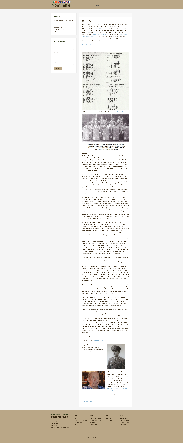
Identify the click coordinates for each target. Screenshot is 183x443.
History (92, 429)
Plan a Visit (77, 418)
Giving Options (123, 424)
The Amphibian (93, 424)
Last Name (56, 52)
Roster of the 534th (87, 45)
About (76, 424)
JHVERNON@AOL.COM (98, 341)
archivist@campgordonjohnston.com (119, 111)
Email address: (57, 60)
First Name (56, 45)
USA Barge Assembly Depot (99, 34)
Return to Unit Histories (87, 401)
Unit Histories (108, 418)
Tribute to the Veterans (110, 420)
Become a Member (125, 418)
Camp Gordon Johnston (61, 4)
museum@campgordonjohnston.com (60, 427)
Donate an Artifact (124, 422)
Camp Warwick (97, 28)
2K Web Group (94, 437)
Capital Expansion (124, 420)
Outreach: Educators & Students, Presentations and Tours (96, 420)
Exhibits (92, 427)
